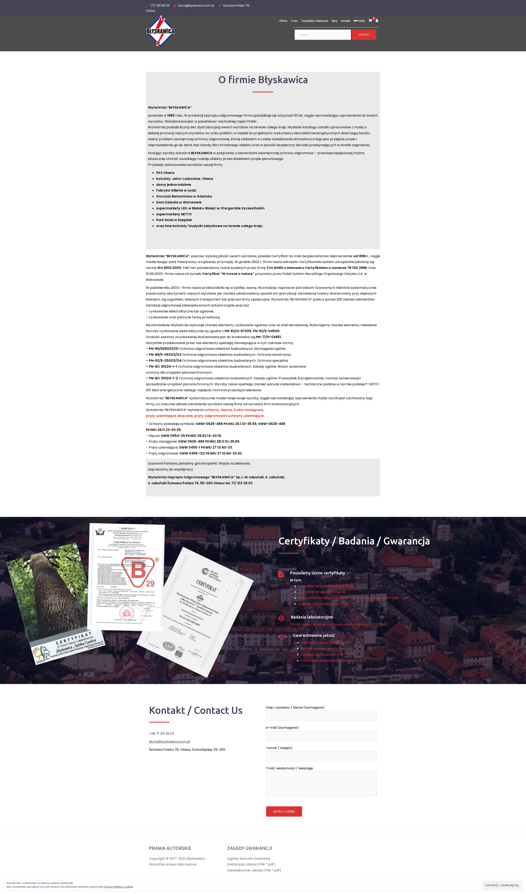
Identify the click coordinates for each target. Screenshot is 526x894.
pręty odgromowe (209, 415)
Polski (361, 21)
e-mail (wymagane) (282, 727)
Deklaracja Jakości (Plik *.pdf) (251, 864)
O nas (294, 21)
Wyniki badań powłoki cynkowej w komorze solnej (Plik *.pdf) (339, 624)
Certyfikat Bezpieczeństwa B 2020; (326, 586)
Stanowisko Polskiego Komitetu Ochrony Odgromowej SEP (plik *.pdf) (353, 598)
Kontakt (345, 21)
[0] (370, 21)
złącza (226, 409)
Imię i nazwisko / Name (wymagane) (295, 707)
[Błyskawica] (160, 30)
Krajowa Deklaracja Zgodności (322, 603)
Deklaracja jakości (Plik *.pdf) (324, 642)
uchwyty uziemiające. (246, 415)
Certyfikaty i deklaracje (314, 21)
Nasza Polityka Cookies (118, 886)
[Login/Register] (377, 21)
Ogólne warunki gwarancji (321, 648)
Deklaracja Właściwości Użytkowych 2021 (334, 660)
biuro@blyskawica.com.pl (196, 5)
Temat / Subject (279, 748)
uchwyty (211, 409)
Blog (334, 21)
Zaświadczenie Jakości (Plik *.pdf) (254, 870)
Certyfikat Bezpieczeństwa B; (321, 592)
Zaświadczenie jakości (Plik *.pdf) (327, 654)
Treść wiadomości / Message (289, 768)
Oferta (283, 21)
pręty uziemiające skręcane (169, 415)
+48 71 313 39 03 (161, 733)
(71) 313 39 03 (159, 5)
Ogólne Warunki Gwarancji (248, 858)
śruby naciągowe (248, 409)
